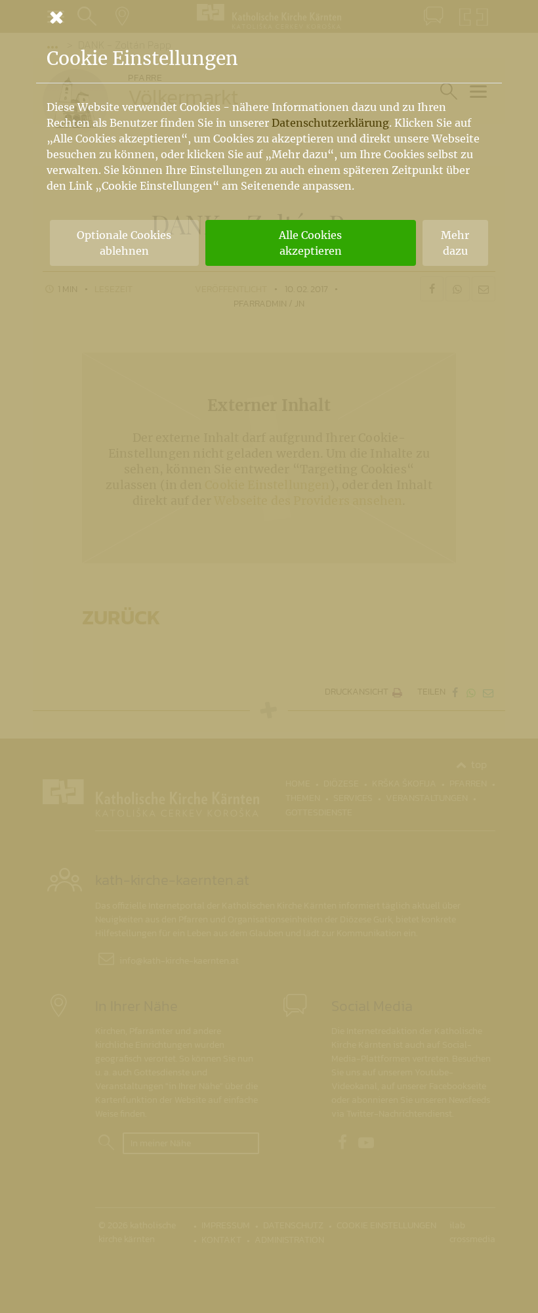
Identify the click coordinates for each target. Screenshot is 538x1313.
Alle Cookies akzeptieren (310, 242)
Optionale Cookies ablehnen (124, 242)
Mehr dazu (455, 242)
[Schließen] (269, 17)
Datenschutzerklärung (330, 122)
